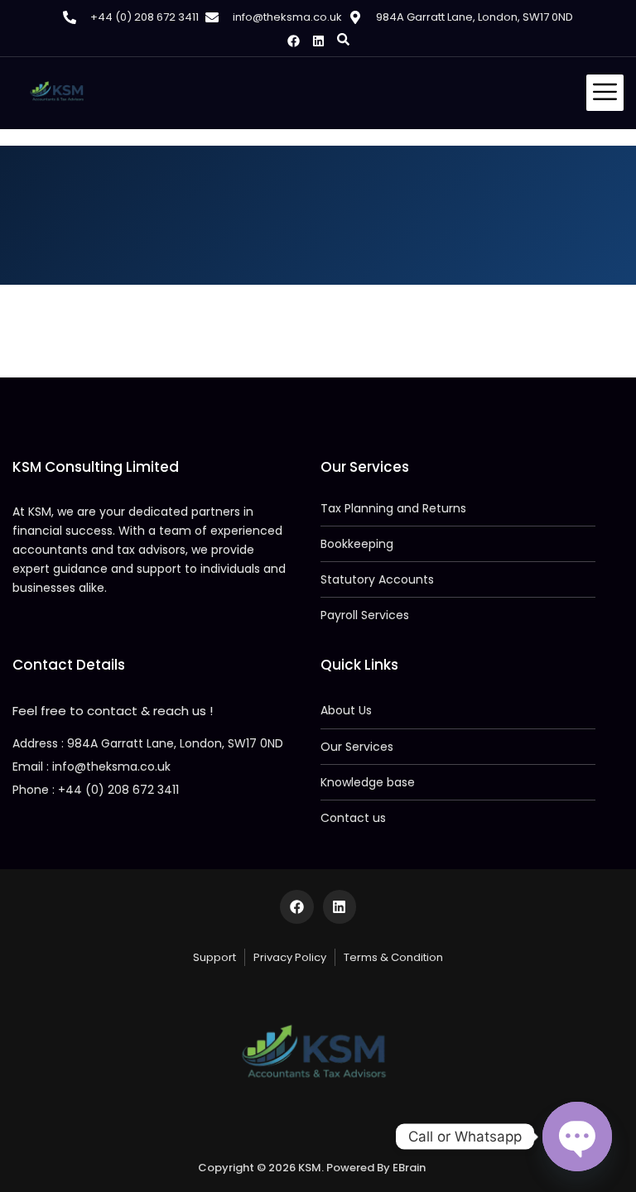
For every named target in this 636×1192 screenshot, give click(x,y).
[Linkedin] (318, 41)
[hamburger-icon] (605, 92)
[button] (343, 39)
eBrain (409, 1167)
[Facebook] (293, 41)
